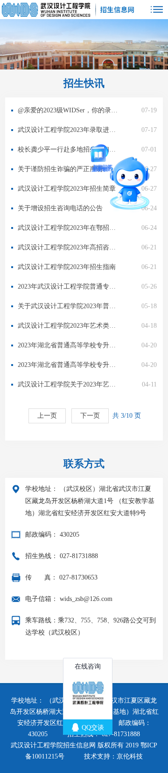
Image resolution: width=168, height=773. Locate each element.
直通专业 (76, 189)
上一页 (47, 415)
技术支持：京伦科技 (113, 756)
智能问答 (96, 145)
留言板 (82, 175)
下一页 (90, 415)
